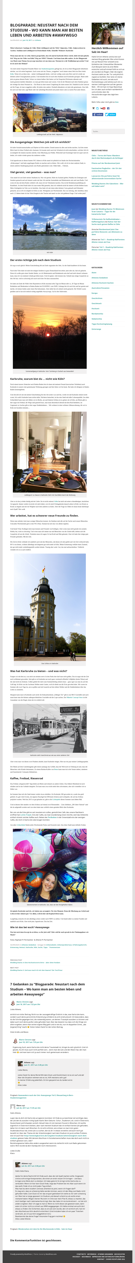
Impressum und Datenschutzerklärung (108, 1257)
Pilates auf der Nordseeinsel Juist (106, 163)
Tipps (45, 947)
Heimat (22, 947)
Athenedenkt (51, 945)
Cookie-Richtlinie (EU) (115, 1259)
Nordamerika (97, 314)
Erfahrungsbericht (80, 945)
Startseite (81, 1254)
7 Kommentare (54, 947)
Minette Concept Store (75, 697)
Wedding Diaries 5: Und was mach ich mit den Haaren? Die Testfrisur (36, 969)
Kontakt (101, 1259)
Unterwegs (96, 329)
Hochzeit (95, 308)
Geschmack (97, 303)
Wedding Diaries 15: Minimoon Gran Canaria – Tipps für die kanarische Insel (108, 211)
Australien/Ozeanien (100, 288)
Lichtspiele (56, 799)
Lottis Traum (26, 815)
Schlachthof (21, 825)
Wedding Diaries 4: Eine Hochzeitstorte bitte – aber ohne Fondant (35, 961)
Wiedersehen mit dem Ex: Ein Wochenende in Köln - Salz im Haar (45, 1229)
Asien (94, 272)
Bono (56, 769)
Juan (93, 209)
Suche (40, 947)
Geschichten (97, 298)
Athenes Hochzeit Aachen (103, 283)
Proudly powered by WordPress (21, 1254)
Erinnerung (14, 947)
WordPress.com (51, 1254)
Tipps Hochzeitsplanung (102, 324)
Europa (94, 293)
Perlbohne (52, 817)
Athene (38, 40)
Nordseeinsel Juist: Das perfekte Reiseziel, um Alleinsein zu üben (107, 232)
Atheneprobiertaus (64, 945)
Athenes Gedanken (29, 945)
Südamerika (97, 319)
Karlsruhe (29, 947)
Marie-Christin (23, 1002)
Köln (12, 74)
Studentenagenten (47, 69)
